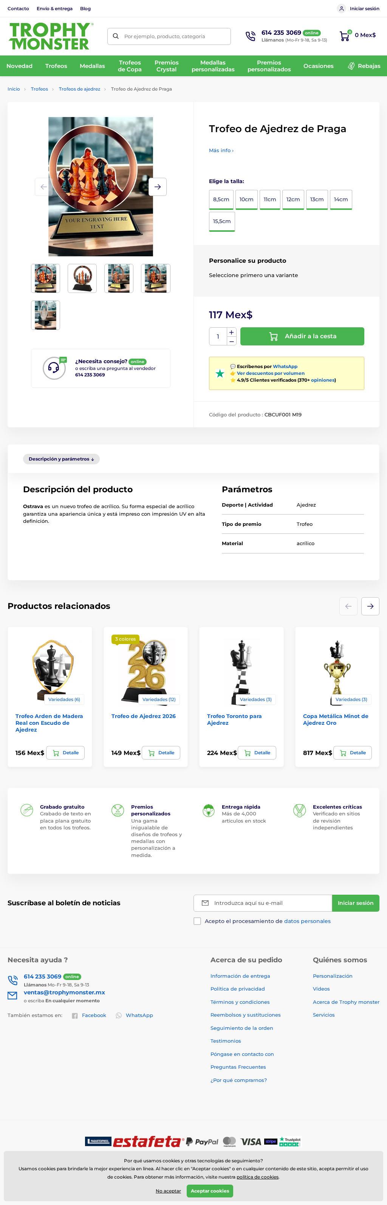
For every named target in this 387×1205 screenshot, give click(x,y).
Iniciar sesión (364, 8)
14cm (341, 199)
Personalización (333, 976)
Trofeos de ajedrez (79, 89)
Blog (85, 8)
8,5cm (221, 199)
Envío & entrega (55, 8)
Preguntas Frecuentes (238, 1067)
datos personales (307, 921)
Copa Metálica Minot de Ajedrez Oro (335, 719)
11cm (270, 199)
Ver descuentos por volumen (271, 373)
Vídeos (321, 989)
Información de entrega (240, 976)
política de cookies (258, 1177)
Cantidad (218, 336)
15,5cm (222, 221)
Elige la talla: (226, 181)
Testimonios (226, 1041)
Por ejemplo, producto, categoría (164, 36)
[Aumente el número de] (231, 332)
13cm (317, 199)
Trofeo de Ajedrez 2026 (143, 716)
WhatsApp (285, 366)
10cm (247, 199)
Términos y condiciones (240, 1002)
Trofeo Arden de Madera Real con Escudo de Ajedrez (49, 723)
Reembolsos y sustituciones (246, 1015)
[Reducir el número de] (231, 341)
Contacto (18, 8)
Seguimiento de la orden (242, 1028)
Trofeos (39, 89)
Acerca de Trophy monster (346, 1002)
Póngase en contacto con (242, 1054)
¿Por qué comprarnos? (239, 1080)
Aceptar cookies (210, 1191)
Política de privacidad (238, 989)
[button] (158, 187)
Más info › (221, 150)
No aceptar (168, 1191)
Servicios (324, 1015)
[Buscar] (115, 36)
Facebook (94, 1015)
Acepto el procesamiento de (268, 921)
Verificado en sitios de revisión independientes (336, 820)
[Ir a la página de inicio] (51, 36)
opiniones (322, 380)
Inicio (14, 89)
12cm (293, 199)
